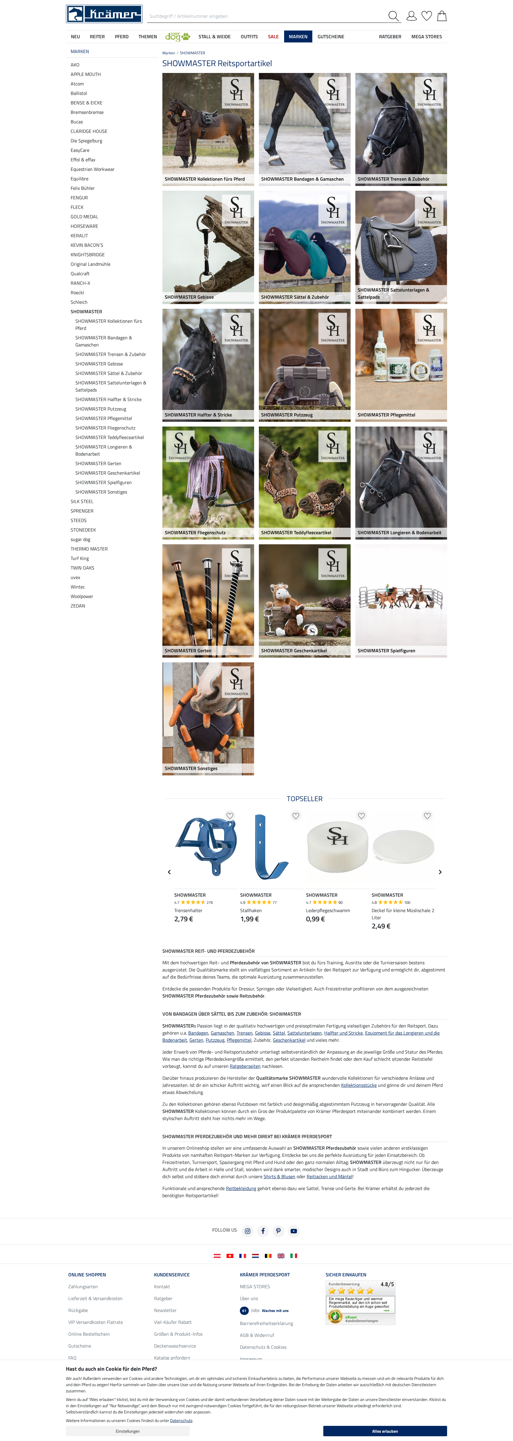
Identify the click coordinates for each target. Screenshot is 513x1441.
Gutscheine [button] (331, 36)
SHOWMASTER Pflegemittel (103, 418)
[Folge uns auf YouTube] (294, 1231)
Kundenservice (172, 1274)
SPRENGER (82, 510)
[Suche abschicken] (395, 16)
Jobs (265, 1310)
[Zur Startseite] (104, 13)
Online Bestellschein (89, 1333)
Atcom (77, 83)
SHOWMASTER (86, 311)
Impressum (251, 1358)
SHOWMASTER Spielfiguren (103, 482)
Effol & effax (83, 159)
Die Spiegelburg (86, 140)
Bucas (77, 121)
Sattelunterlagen (304, 1032)
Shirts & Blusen (279, 1176)
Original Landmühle (90, 264)
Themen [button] (148, 36)
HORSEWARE (84, 226)
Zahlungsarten (83, 1286)
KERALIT (79, 235)
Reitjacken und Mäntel (329, 1176)
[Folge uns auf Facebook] (263, 1231)
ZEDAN (78, 605)
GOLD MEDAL (84, 216)
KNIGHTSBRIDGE (88, 254)
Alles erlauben (385, 1431)
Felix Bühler (83, 188)
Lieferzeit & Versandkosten (95, 1298)
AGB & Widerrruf (257, 1335)
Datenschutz (181, 1420)
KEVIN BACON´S (87, 245)
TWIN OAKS (82, 567)
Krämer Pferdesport (265, 1274)
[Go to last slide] (169, 872)
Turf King (80, 558)
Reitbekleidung (241, 1188)
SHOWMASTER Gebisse (99, 363)
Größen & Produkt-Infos (178, 1333)
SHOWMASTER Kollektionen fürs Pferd (108, 324)
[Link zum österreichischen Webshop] (218, 1255)
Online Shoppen (87, 1274)
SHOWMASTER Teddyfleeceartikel (109, 437)
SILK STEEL (82, 501)
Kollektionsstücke (359, 1085)
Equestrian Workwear (93, 169)
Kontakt (162, 1286)
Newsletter (165, 1310)
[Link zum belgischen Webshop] (269, 1255)
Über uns (249, 1298)
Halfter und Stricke (343, 1032)
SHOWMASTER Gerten (98, 463)
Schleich (79, 302)
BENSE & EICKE (86, 102)
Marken (80, 51)
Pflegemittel (239, 1040)
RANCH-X (80, 283)
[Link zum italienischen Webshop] (295, 1255)
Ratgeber (163, 1298)
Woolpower (82, 596)
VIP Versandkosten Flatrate (95, 1322)
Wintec (78, 586)
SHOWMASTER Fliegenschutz (105, 427)
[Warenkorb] (442, 14)
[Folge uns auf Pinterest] (278, 1231)
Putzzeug (215, 1040)
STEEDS (79, 520)
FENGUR (79, 197)
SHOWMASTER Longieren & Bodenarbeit (103, 450)
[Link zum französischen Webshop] (243, 1255)
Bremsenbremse (87, 112)
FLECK (77, 207)
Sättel (279, 1032)
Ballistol (79, 93)
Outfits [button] (249, 36)
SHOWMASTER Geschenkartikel (107, 472)
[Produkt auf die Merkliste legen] (229, 815)
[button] (177, 36)
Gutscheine (79, 1345)
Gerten (196, 1040)
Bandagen (198, 1032)
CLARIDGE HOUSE (89, 131)
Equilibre (79, 178)
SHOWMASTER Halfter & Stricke (108, 399)
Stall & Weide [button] (215, 36)
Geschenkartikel (289, 1040)
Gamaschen (222, 1032)
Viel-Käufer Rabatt (173, 1322)
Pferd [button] (122, 36)
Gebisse (262, 1032)
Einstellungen (128, 1431)
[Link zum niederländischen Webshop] (256, 1255)
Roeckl (77, 292)
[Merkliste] (427, 14)
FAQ (72, 1357)
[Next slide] (440, 872)
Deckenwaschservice (175, 1345)
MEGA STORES (426, 36)
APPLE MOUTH (86, 74)
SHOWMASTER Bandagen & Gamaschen (103, 341)
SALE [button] (273, 36)
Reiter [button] (97, 36)
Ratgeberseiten (245, 1066)
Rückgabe (78, 1310)
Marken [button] (298, 36)
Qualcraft (80, 273)
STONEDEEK (83, 529)
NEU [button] (75, 36)
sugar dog (80, 539)
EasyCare (80, 150)
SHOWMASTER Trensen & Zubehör (110, 354)
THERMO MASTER (89, 548)
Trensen (245, 1032)
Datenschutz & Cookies (263, 1347)
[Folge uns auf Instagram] (248, 1231)
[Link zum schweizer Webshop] (231, 1255)
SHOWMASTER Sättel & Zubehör (108, 373)
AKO (75, 64)
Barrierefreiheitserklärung (266, 1323)
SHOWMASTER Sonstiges (101, 491)
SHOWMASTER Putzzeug (100, 408)
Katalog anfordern (172, 1357)
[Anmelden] (411, 14)
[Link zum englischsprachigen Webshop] (282, 1255)
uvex (75, 577)
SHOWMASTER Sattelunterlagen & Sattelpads (110, 386)
